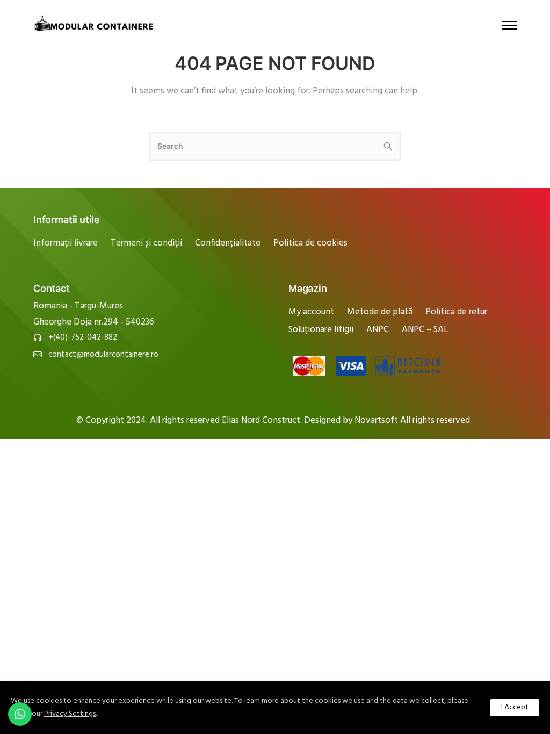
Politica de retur (456, 312)
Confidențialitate (227, 243)
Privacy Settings (70, 714)
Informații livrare (65, 243)
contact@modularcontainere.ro (103, 355)
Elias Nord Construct (261, 420)
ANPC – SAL (425, 329)
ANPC (377, 329)
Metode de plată (379, 312)
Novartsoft (377, 420)
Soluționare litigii (320, 329)
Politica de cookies (310, 243)
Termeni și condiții (146, 243)
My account (311, 312)
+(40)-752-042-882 (82, 338)
